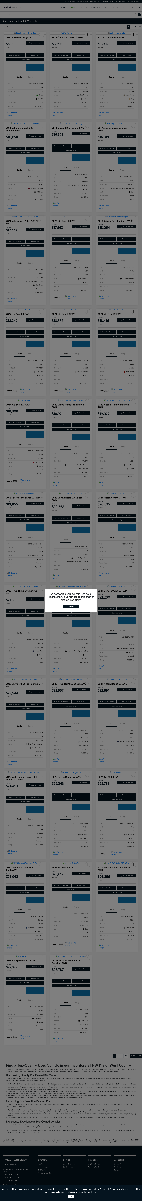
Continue (71, 606)
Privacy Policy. (90, 1192)
